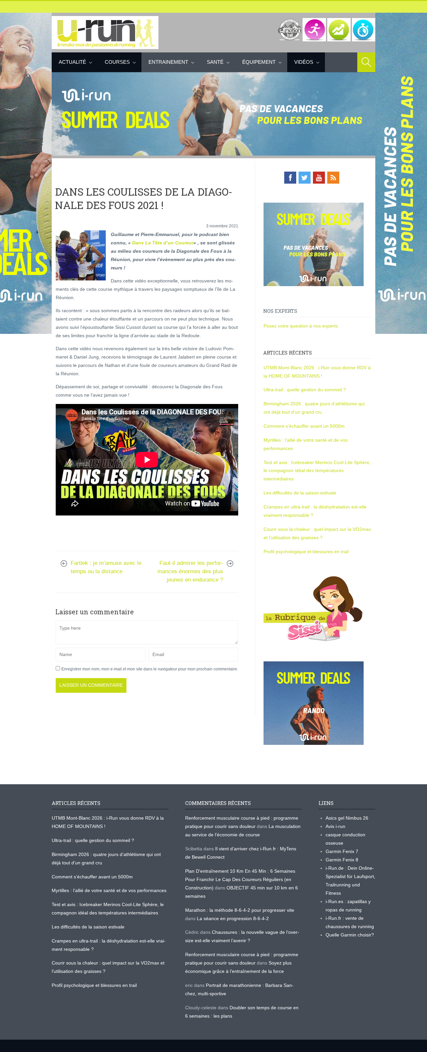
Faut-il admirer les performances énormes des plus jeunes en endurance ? (190, 571)
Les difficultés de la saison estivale (300, 492)
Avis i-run (335, 826)
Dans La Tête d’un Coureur (162, 242)
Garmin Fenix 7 (342, 851)
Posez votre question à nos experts (301, 326)
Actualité (72, 62)
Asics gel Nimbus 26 (347, 818)
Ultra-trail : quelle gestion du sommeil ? (305, 389)
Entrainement (168, 62)
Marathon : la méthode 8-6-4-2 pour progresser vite (239, 910)
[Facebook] (290, 178)
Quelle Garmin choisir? (350, 934)
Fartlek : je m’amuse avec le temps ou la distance (106, 567)
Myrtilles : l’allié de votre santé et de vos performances (110, 890)
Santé (215, 62)
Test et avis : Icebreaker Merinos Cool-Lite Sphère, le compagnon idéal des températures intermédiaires (317, 471)
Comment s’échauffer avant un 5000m (305, 426)
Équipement (259, 62)
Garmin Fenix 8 (342, 859)
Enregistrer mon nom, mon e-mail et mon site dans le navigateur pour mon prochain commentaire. (149, 669)
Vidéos (303, 62)
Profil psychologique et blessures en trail (306, 551)
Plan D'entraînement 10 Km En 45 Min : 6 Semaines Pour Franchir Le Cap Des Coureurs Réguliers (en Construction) (240, 879)
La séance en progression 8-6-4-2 (233, 918)
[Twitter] (305, 178)
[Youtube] (319, 178)
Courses (117, 62)
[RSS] (333, 178)
